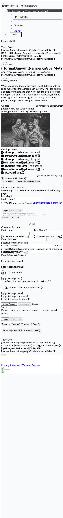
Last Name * (40, 230)
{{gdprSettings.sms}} (11, 278)
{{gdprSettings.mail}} (11, 272)
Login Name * (8, 198)
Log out (17, 30)
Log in (5, 210)
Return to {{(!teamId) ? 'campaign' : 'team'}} (21, 324)
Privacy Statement (10, 365)
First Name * (8, 230)
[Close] (2, 185)
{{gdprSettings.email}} (12, 260)
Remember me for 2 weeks (20, 203)
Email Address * (9, 239)
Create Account (9, 304)
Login (15, 34)
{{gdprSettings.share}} (12, 293)
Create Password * (11, 245)
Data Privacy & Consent (13, 255)
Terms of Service (31, 365)
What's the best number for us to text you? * (28, 281)
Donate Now (7, 181)
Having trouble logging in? (48, 202)
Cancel (35, 304)
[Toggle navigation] (2, 3)
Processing (16, 210)
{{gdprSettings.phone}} (12, 266)
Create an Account (10, 217)
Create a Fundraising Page (28, 181)
